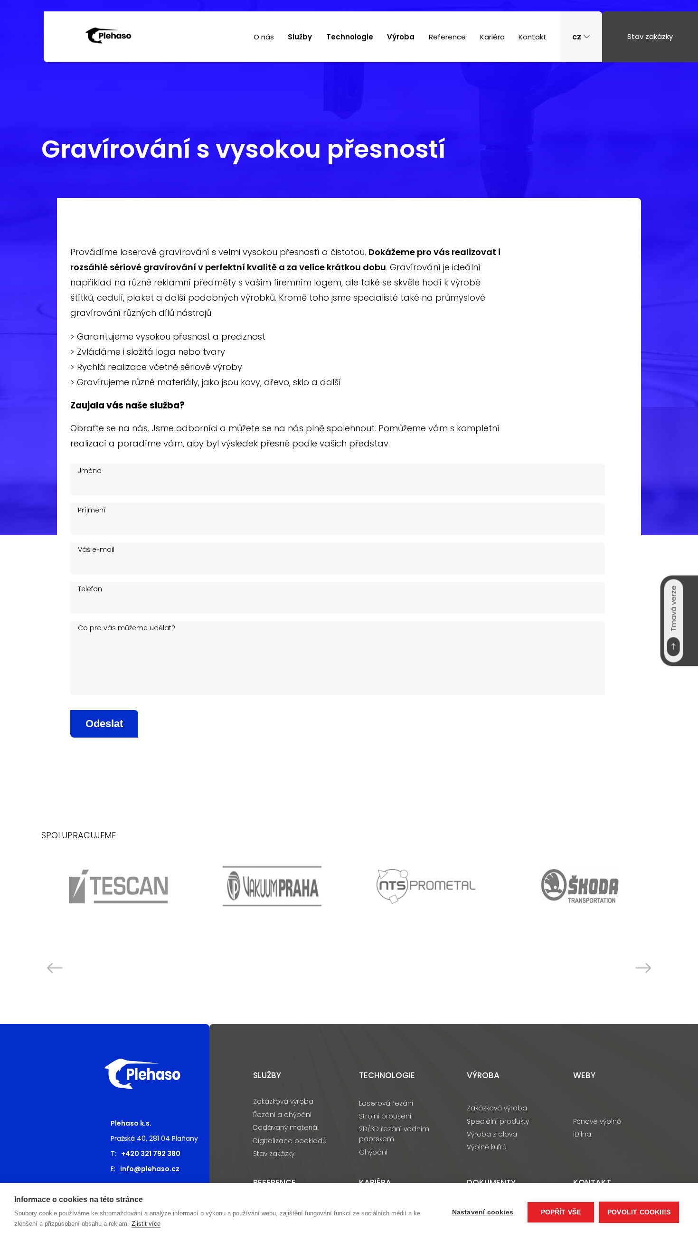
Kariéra (492, 37)
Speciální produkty (498, 1121)
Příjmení (92, 510)
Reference (447, 37)
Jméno (90, 470)
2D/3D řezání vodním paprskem (394, 1134)
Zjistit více (146, 1223)
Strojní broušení (385, 1116)
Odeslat (104, 723)
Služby (300, 37)
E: (145, 1169)
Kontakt (533, 37)
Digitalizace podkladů (290, 1141)
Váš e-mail (96, 549)
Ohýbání (373, 1152)
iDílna (582, 1134)
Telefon (90, 589)
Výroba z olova (492, 1134)
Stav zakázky (650, 36)
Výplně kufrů (487, 1147)
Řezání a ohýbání (282, 1114)
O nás (264, 37)
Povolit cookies (638, 1212)
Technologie (349, 37)
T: (145, 1153)
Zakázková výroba (283, 1101)
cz (577, 36)
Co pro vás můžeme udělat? (126, 628)
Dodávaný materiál (286, 1127)
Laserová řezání (386, 1103)
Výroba (401, 37)
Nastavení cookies (482, 1212)
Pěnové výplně (597, 1121)
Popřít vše (561, 1212)
